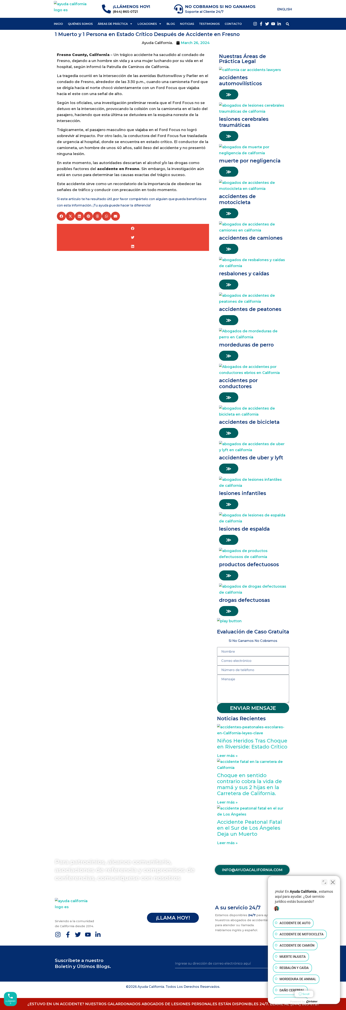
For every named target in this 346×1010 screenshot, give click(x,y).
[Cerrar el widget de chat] (333, 882)
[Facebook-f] (261, 24)
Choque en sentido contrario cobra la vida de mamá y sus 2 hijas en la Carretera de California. (249, 784)
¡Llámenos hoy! (131, 6)
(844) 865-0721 (125, 12)
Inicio (58, 24)
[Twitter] (267, 24)
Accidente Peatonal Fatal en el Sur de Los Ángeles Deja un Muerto (249, 828)
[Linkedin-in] (279, 24)
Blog (171, 24)
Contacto (233, 24)
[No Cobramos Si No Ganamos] (178, 8)
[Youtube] (273, 24)
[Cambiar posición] (324, 882)
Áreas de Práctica (113, 24)
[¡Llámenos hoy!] (106, 8)
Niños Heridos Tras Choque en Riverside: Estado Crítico (252, 744)
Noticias (187, 24)
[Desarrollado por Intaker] (312, 1001)
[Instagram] (255, 24)
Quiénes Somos (80, 24)
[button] (287, 24)
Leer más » (227, 755)
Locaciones (147, 24)
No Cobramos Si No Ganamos (220, 6)
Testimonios (209, 24)
